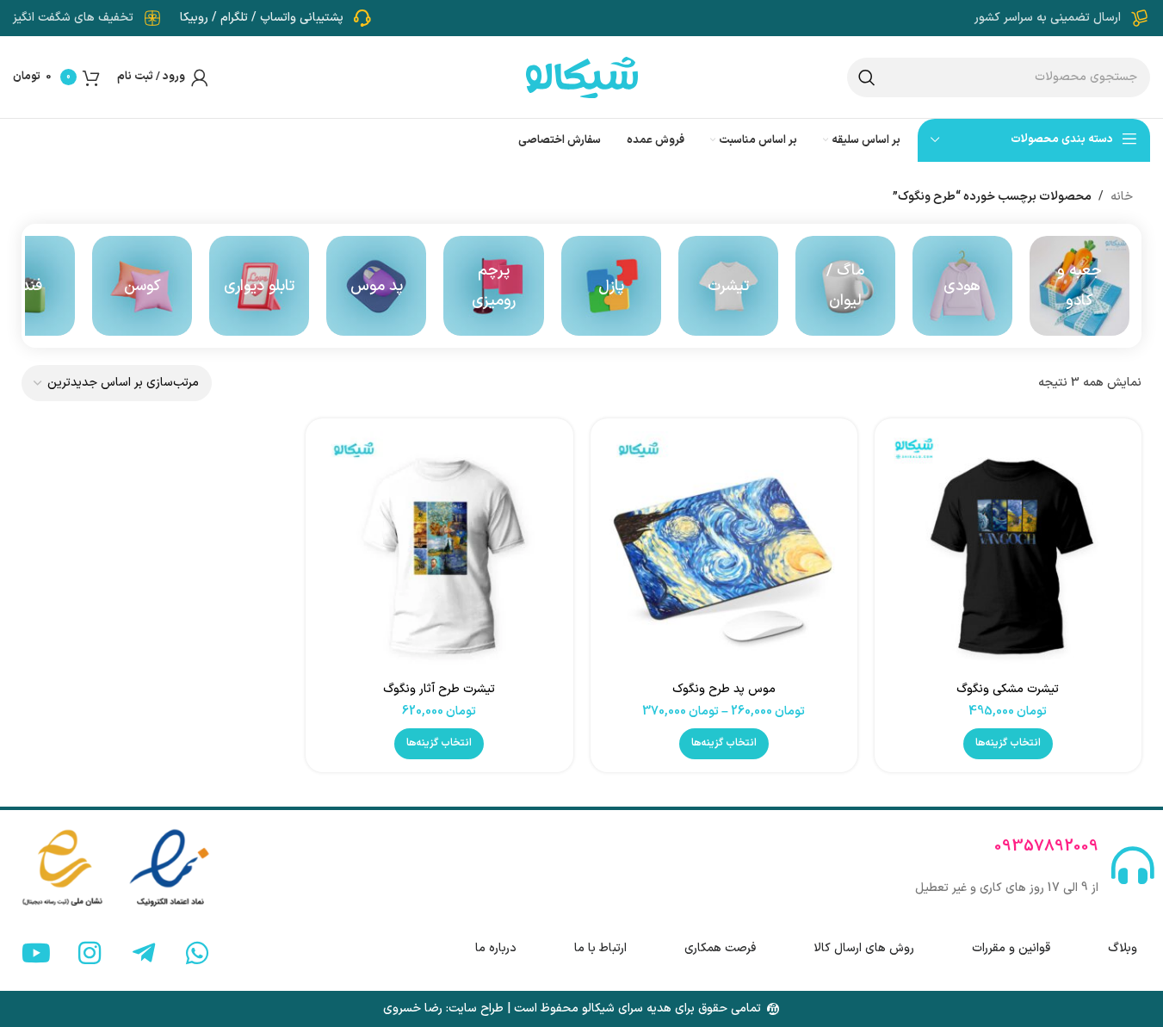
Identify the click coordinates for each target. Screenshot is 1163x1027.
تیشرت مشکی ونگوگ (1007, 689)
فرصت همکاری (720, 948)
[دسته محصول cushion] (142, 286)
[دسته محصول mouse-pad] (376, 286)
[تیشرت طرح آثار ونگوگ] (439, 551)
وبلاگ (1122, 948)
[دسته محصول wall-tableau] (259, 286)
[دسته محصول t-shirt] (728, 286)
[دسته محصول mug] (845, 286)
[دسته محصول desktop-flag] (493, 286)
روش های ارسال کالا (863, 948)
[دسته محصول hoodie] (962, 286)
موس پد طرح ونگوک (724, 689)
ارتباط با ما (600, 948)
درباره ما (496, 948)
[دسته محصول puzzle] (611, 286)
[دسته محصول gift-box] (1079, 286)
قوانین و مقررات (1011, 948)
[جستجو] (867, 77)
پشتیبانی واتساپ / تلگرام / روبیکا (261, 18)
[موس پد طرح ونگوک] (723, 551)
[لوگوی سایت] (582, 76)
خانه (1121, 197)
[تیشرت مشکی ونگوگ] (1008, 551)
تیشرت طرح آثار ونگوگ (439, 689)
